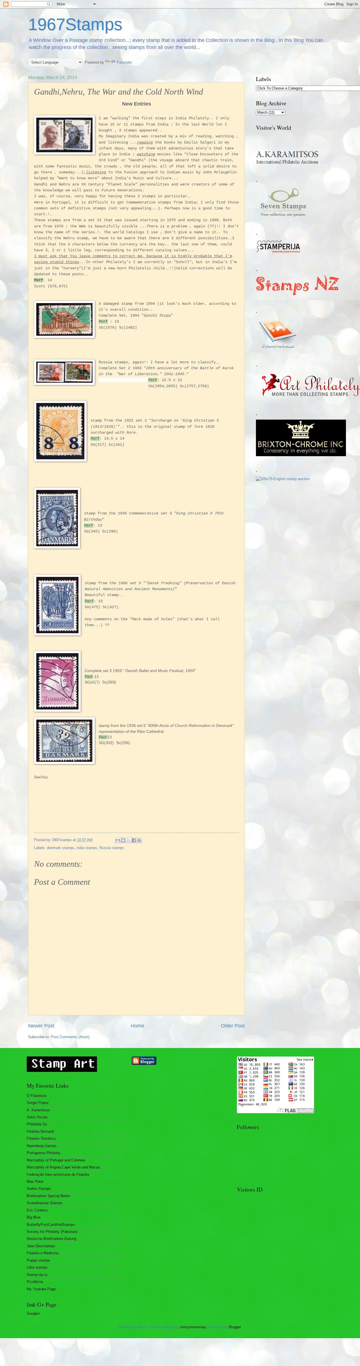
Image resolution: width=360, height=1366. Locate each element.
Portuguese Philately (43, 1153)
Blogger (235, 1327)
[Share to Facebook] (134, 840)
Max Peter (35, 1181)
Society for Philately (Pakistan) (52, 1232)
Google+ (33, 1313)
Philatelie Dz (37, 1124)
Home (137, 1026)
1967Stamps (75, 24)
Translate (124, 62)
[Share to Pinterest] (139, 840)
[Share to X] (128, 840)
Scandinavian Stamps (44, 1203)
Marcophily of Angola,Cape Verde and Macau (63, 1167)
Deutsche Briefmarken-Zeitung (51, 1239)
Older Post (233, 1026)
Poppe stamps (38, 1260)
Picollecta (35, 1282)
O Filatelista (36, 1096)
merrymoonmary (193, 1327)
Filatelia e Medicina (42, 1253)
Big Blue (33, 1217)
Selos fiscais (37, 1117)
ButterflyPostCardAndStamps (51, 1224)
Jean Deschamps (41, 1246)
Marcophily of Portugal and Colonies (56, 1160)
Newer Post (41, 1026)
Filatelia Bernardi (40, 1131)
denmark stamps (60, 848)
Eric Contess (37, 1210)
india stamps (86, 848)
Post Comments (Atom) (70, 1037)
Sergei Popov (38, 1103)
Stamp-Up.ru (37, 1275)
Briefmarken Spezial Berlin (48, 1196)
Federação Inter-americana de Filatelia (58, 1174)
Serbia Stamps (39, 1188)
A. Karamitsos (38, 1110)
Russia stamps (112, 848)
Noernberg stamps (42, 1146)
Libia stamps (37, 1267)
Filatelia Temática (41, 1138)
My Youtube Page (41, 1289)
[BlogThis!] (123, 840)
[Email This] (118, 840)
